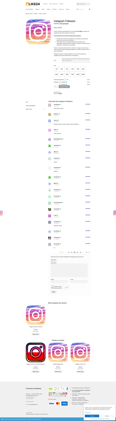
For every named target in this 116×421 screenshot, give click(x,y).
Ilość (55, 65)
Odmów (107, 416)
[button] (49, 21)
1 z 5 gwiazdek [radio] (51, 261)
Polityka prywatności (101, 418)
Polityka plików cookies (94, 418)
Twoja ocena (53, 259)
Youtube (48, 9)
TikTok (43, 9)
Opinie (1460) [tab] (29, 109)
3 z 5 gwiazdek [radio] (53, 261)
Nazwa (52, 279)
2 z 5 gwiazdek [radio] (52, 261)
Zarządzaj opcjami (88, 412)
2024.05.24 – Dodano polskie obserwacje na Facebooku (81, 394)
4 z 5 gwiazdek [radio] (54, 261)
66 (71, 252)
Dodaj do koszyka (64, 86)
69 (80, 252)
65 (68, 252)
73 (86, 252)
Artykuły (67, 9)
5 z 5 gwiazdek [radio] (56, 261)
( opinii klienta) (64, 23)
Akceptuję (92, 416)
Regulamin (107, 418)
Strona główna (30, 13)
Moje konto (45, 3)
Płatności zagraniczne (53, 3)
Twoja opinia (54, 263)
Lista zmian (61, 9)
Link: (55, 60)
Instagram (37, 9)
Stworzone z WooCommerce (41, 414)
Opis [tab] (27, 102)
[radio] (56, 69)
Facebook (54, 9)
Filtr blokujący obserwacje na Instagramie (81, 388)
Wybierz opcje (36, 334)
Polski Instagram (29, 9)
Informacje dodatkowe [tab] (30, 105)
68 (77, 252)
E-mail (72, 279)
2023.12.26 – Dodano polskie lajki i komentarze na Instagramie (79, 403)
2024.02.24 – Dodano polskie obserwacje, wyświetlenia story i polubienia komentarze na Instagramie (80, 399)
